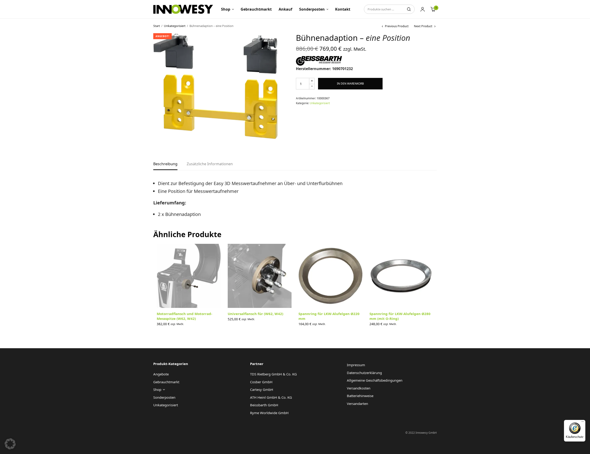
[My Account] (422, 9)
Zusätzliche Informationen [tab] (210, 164)
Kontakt (342, 9)
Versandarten (357, 403)
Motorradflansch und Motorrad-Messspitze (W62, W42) (184, 316)
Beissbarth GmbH (264, 405)
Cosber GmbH (261, 382)
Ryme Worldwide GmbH (269, 412)
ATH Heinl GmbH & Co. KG (271, 397)
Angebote (161, 374)
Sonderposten (312, 9)
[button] (270, 40)
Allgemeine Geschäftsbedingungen (374, 380)
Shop (225, 9)
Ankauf (285, 9)
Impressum (356, 365)
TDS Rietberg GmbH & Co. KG (273, 374)
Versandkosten (358, 388)
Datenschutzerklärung (364, 372)
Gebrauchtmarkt (256, 9)
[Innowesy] (183, 9)
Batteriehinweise (360, 395)
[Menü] (582, 422)
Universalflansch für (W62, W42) (255, 313)
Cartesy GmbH (261, 389)
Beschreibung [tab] (165, 164)
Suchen (409, 9)
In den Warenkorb (350, 83)
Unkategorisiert (175, 26)
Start (156, 26)
